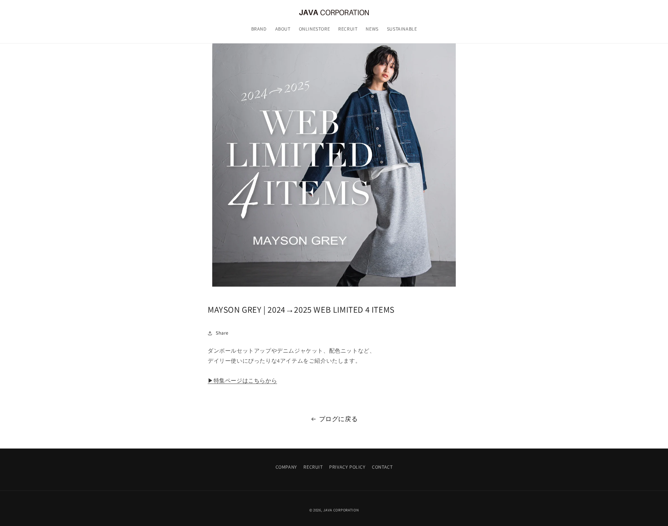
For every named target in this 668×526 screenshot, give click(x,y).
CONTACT (382, 467)
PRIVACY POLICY (347, 467)
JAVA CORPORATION (341, 510)
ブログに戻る (338, 419)
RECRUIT (313, 467)
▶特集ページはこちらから (242, 381)
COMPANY (286, 467)
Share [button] (222, 333)
